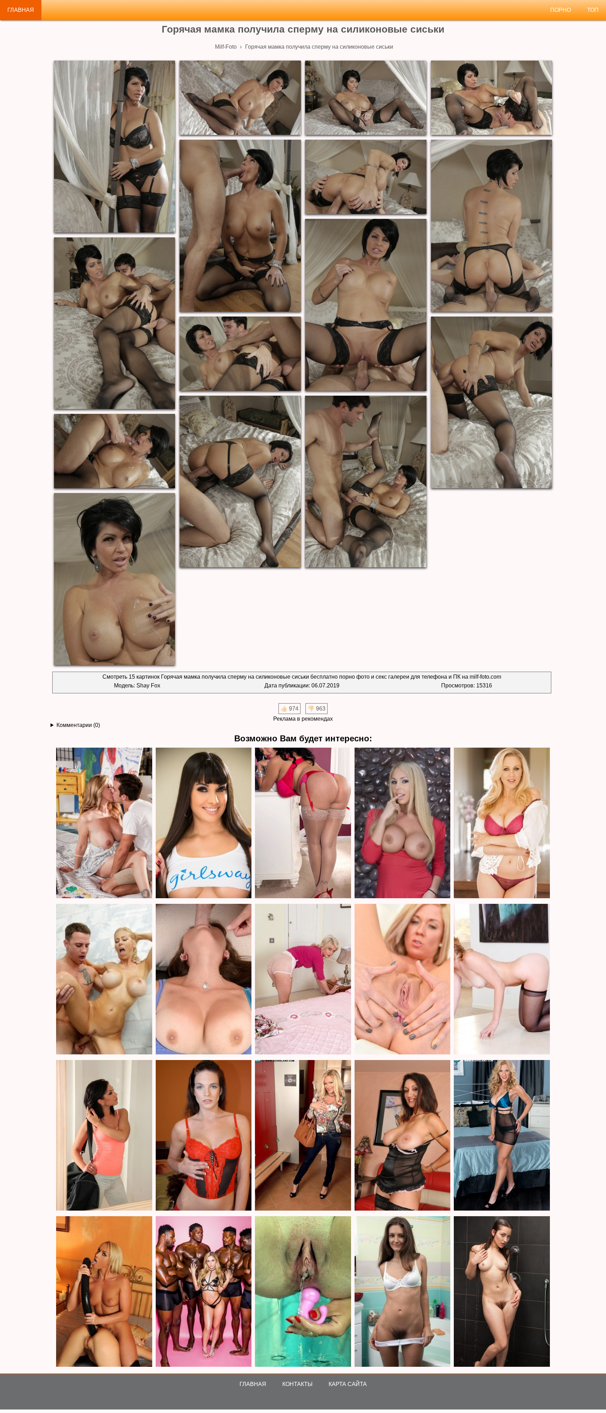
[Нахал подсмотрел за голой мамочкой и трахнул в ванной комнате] (104, 979)
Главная (20, 10)
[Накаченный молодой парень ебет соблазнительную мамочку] (502, 1135)
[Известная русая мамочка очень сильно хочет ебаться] (502, 823)
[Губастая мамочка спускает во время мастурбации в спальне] (104, 1135)
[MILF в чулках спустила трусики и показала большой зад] (303, 823)
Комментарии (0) (78, 725)
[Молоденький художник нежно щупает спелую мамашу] (104, 823)
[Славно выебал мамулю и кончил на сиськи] (204, 979)
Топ (593, 10)
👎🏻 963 (316, 709)
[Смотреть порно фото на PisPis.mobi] (303, 1292)
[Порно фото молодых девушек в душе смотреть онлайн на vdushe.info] (502, 1292)
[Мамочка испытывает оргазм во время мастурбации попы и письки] (403, 979)
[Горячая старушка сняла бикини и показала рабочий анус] (403, 1135)
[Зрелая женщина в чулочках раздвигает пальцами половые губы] (303, 979)
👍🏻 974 (289, 709)
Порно (560, 10)
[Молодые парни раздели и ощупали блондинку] (303, 1135)
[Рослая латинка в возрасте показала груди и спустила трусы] (204, 823)
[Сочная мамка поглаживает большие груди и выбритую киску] (403, 823)
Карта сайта (348, 1384)
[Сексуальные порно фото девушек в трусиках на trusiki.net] (403, 1292)
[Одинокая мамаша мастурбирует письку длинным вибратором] (204, 1135)
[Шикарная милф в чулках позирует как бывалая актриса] (502, 979)
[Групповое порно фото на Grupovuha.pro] (204, 1292)
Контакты (297, 1384)
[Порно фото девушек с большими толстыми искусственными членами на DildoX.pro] (104, 1292)
